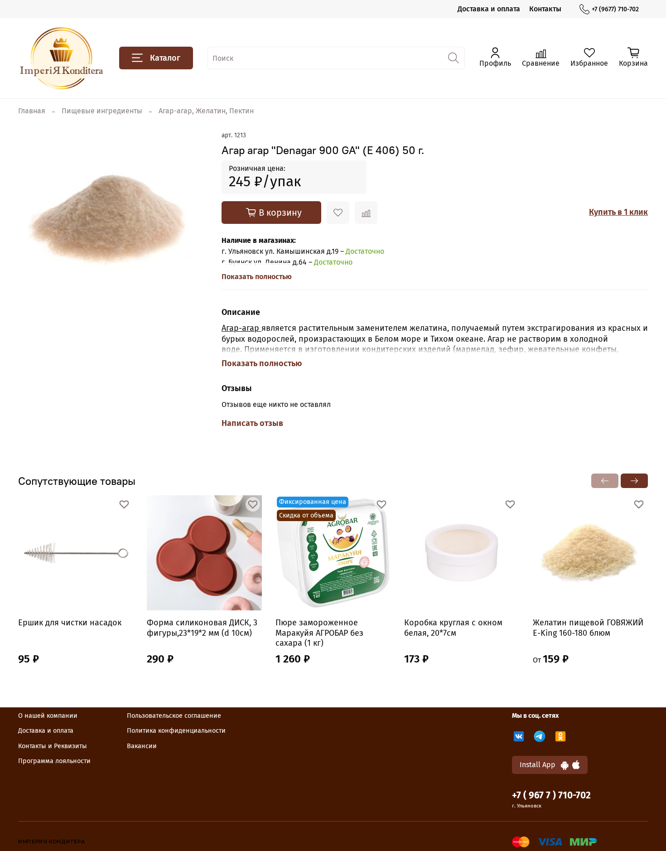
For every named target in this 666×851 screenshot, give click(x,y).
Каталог (165, 58)
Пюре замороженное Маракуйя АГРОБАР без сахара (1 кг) (319, 633)
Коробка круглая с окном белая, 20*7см (453, 628)
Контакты (545, 9)
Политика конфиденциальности (176, 731)
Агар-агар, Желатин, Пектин (206, 110)
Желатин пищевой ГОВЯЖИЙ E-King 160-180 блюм (588, 628)
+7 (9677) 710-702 (615, 9)
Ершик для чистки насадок (69, 623)
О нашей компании (47, 716)
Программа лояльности (54, 761)
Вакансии (142, 746)
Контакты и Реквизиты (52, 746)
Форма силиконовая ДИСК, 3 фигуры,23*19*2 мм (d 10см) (202, 628)
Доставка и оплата (489, 9)
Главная (31, 110)
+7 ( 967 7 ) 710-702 (551, 795)
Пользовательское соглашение (174, 716)
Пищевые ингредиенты (102, 110)
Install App (540, 764)
